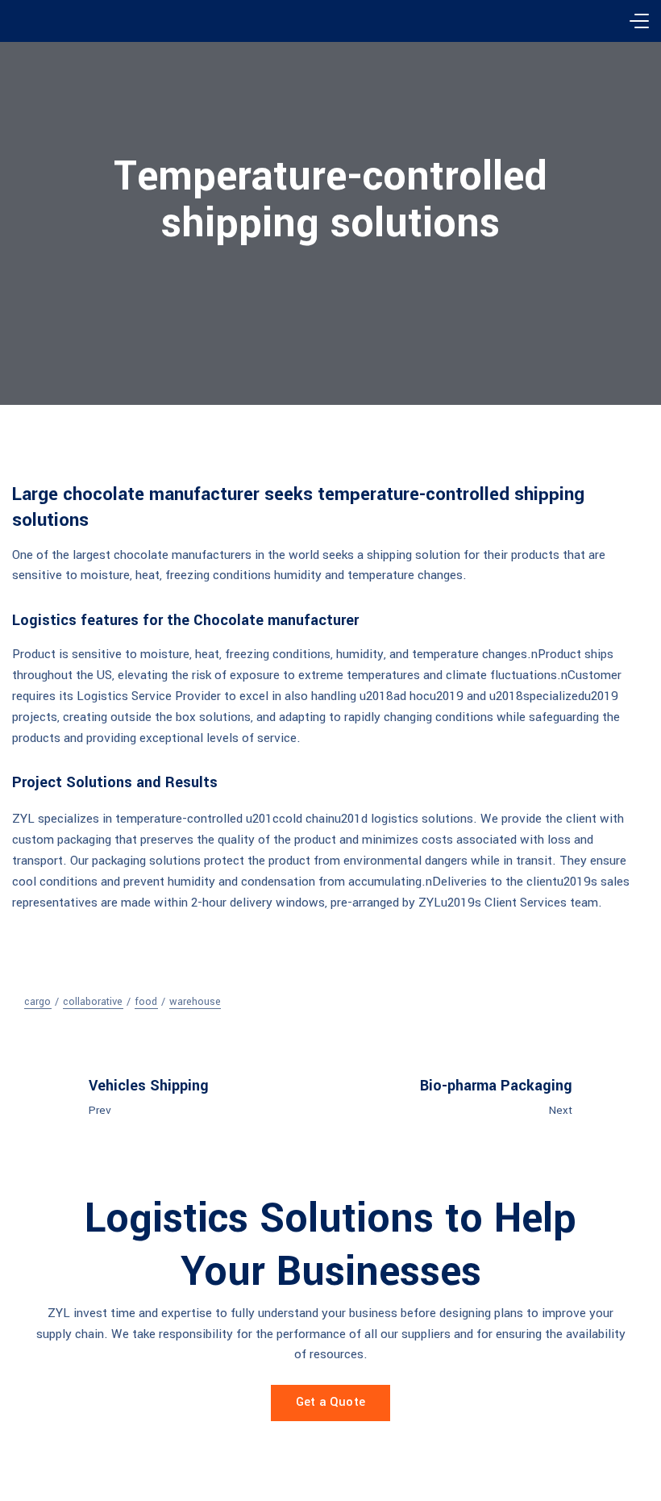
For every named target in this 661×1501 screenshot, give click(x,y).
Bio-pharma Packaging (496, 1085)
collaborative (93, 1001)
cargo (37, 1001)
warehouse (195, 1001)
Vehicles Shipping (149, 1085)
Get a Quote (330, 1402)
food (146, 1001)
